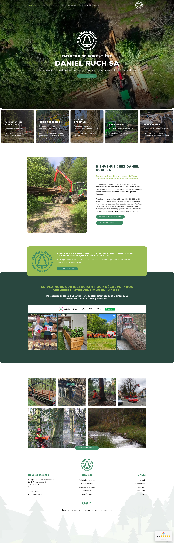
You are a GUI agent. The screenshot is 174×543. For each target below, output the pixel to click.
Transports (87, 491)
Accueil (32, 6)
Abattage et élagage (87, 487)
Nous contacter (87, 76)
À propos (43, 6)
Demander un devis (67, 269)
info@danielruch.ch (35, 494)
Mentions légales (85, 510)
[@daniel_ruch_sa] (61, 309)
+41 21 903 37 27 (34, 492)
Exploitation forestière (87, 480)
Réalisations (85, 6)
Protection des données (103, 510)
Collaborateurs (139, 483)
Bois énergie (87, 494)
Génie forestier (87, 483)
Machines (141, 487)
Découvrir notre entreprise (110, 217)
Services (55, 6)
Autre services (69, 6)
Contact (98, 6)
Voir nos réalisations (87, 448)
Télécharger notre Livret (109, 223)
